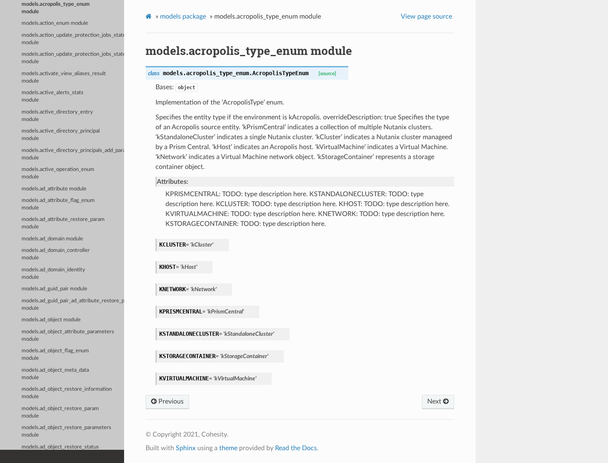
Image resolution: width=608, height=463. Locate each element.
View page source (426, 16)
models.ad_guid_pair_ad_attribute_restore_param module (73, 304)
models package (183, 16)
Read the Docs (296, 448)
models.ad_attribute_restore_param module (63, 223)
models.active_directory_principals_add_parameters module (73, 154)
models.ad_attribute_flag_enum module (58, 204)
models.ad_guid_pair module (54, 289)
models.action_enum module (55, 23)
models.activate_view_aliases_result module (64, 77)
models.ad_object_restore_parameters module (66, 431)
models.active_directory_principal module (61, 134)
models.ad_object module (51, 320)
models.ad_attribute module (54, 189)
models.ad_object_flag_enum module (55, 354)
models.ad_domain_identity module (53, 273)
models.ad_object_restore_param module (60, 412)
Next (435, 401)
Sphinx (186, 448)
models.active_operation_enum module (58, 173)
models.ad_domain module (52, 239)
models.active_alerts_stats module (53, 96)
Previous (170, 401)
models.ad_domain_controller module (56, 254)
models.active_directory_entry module (57, 115)
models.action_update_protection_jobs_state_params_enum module (73, 39)
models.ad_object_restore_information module (67, 393)
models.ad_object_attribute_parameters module (68, 335)
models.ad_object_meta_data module (55, 374)
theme (228, 448)
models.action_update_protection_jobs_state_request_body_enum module (73, 58)
